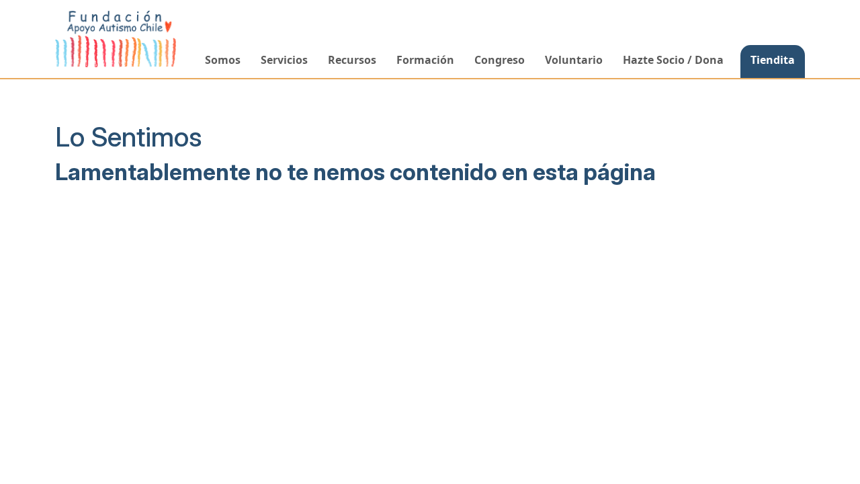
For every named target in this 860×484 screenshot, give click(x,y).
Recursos (352, 59)
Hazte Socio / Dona (673, 59)
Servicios (284, 59)
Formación (425, 59)
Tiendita (772, 59)
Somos (223, 59)
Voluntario (574, 59)
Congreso (499, 59)
